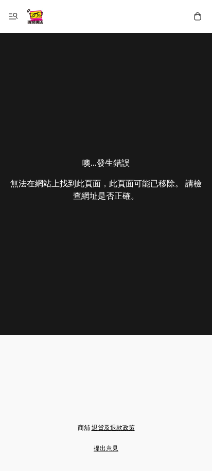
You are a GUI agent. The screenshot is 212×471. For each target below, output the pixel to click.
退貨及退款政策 (113, 427)
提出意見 (106, 448)
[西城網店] (35, 16)
